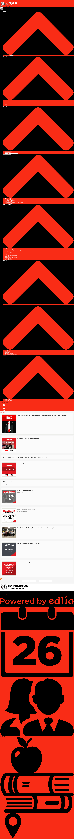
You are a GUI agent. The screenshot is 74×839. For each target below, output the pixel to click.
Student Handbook (8, 258)
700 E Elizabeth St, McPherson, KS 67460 (7, 591)
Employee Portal (7, 399)
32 (35, 581)
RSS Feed (4, 579)
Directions (6, 102)
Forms (6, 253)
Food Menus (7, 352)
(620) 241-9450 (20, 591)
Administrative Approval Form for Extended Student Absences (15, 250)
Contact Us (7, 101)
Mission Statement (8, 104)
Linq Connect (7, 350)
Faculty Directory (8, 152)
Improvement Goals (8, 103)
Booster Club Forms (8, 201)
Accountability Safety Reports (10, 249)
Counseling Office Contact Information (11, 153)
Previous (25, 581)
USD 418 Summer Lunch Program (11, 354)
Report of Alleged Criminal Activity (11, 257)
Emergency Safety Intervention (10, 252)
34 (39, 581)
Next (49, 581)
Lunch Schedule (7, 351)
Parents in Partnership (8, 259)
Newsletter (6, 105)
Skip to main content (3, 0)
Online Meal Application (9, 353)
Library (6, 254)
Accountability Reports (7, 594)
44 (46, 581)
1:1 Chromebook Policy (9, 248)
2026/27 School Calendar (9, 55)
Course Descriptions (8, 151)
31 (32, 581)
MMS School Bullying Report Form (11, 255)
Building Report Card (8, 100)
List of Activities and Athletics (10, 200)
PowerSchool (7, 256)
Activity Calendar (8, 198)
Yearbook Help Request (9, 203)
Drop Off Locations (8, 251)
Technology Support (8, 400)
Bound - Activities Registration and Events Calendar (14, 202)
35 (42, 581)
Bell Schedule (7, 304)
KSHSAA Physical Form (9, 199)
